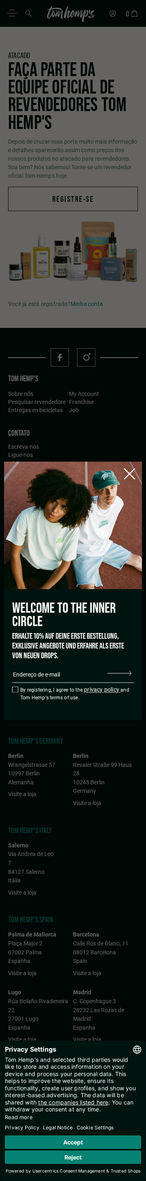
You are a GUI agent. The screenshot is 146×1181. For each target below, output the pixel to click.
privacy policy (102, 689)
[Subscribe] (119, 673)
